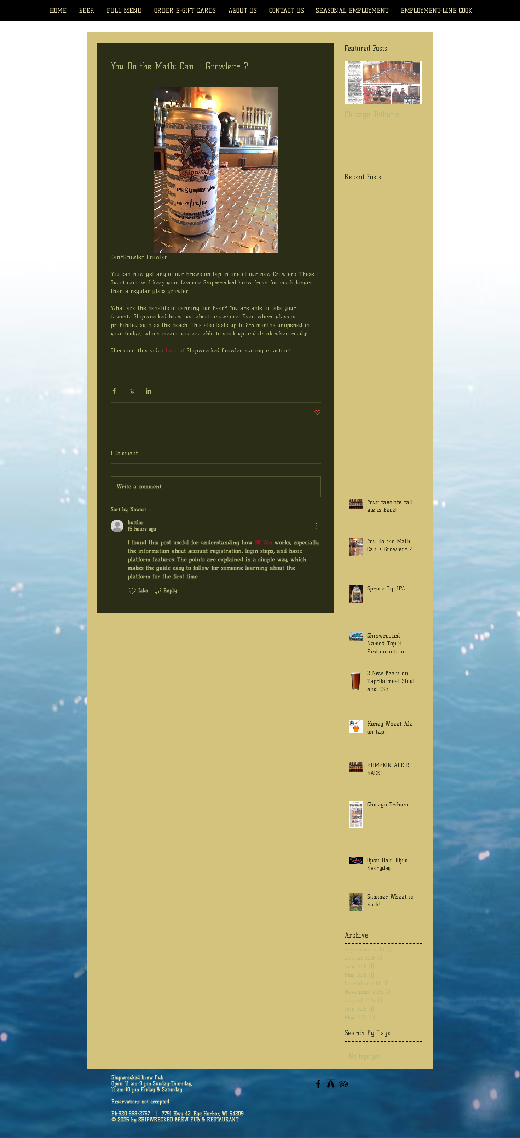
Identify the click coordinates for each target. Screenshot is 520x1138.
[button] (436, 11)
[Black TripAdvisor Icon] (343, 1083)
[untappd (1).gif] (330, 1083)
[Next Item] (411, 82)
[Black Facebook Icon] (318, 1083)
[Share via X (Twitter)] (131, 390)
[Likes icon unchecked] (132, 591)
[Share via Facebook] (114, 390)
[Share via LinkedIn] (148, 390)
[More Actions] (316, 526)
